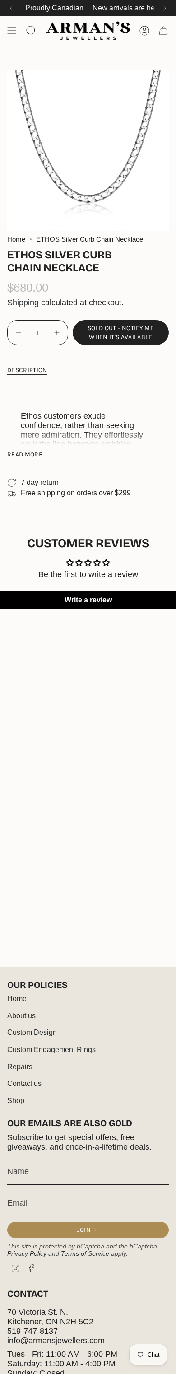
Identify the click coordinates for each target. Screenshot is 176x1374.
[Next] (165, 8)
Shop (15, 1100)
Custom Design (32, 1032)
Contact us (24, 1083)
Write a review (88, 600)
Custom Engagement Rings (51, 1049)
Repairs (19, 1067)
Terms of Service (85, 1253)
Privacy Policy (26, 1253)
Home (16, 239)
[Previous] (11, 8)
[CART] (163, 30)
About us (21, 1016)
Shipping (23, 302)
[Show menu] (12, 30)
